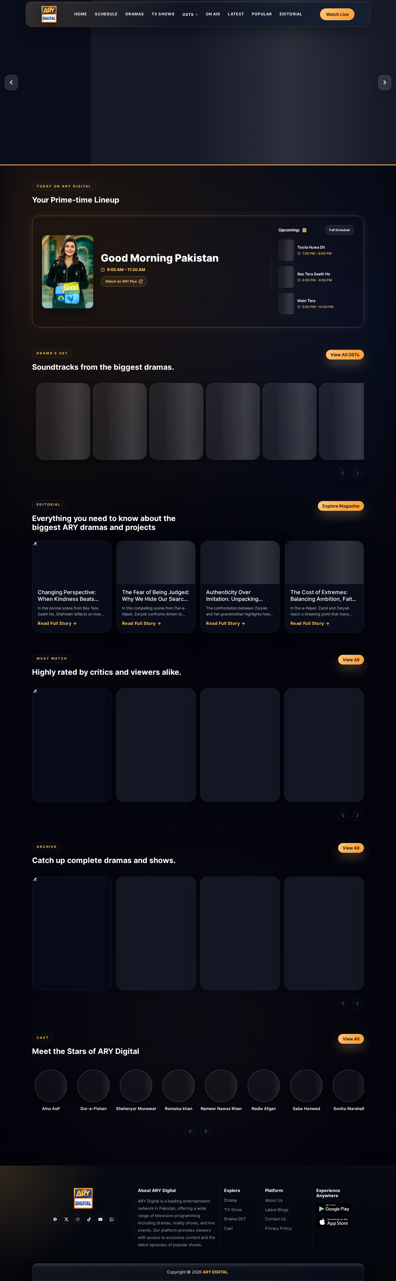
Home (80, 14)
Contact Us (275, 1218)
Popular (262, 14)
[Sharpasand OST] (346, 421)
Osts (188, 14)
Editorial (291, 14)
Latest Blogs (277, 1209)
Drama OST (235, 1218)
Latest (236, 14)
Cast (228, 1228)
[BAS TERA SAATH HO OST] (120, 421)
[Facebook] (55, 1219)
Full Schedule (339, 230)
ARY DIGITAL (215, 1272)
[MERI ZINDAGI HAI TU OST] (289, 421)
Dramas (135, 14)
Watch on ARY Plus (121, 281)
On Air (213, 14)
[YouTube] (100, 1219)
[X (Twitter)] (66, 1219)
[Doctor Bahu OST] (233, 421)
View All (351, 659)
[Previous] (11, 82)
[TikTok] (88, 1219)
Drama (230, 1200)
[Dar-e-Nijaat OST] (63, 421)
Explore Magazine (340, 506)
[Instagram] (77, 1219)
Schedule (106, 14)
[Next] (384, 82)
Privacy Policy (278, 1228)
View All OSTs (345, 354)
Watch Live (337, 14)
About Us (274, 1200)
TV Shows (163, 14)
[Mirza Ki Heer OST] (176, 421)
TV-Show (233, 1209)
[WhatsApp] (111, 1219)
